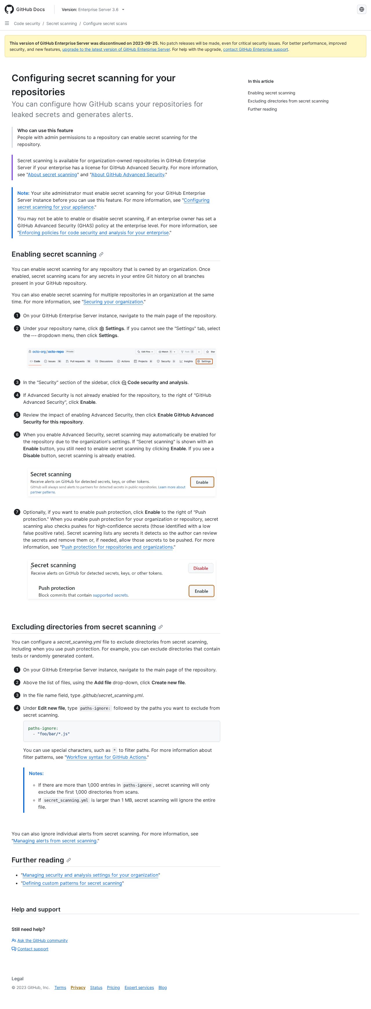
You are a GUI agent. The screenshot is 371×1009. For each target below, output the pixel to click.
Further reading (38, 860)
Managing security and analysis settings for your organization (90, 875)
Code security (27, 23)
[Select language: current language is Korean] (361, 9)
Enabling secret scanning (54, 254)
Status (96, 987)
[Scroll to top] (358, 996)
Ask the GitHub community (42, 940)
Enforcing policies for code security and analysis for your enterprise (94, 232)
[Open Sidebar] (7, 23)
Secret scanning (61, 23)
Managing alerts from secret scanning (55, 841)
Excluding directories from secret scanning (84, 627)
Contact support (32, 948)
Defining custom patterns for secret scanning (72, 883)
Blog (163, 987)
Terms (60, 987)
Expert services (139, 987)
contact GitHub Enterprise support (255, 49)
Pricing (113, 987)
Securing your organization (113, 301)
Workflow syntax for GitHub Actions (106, 757)
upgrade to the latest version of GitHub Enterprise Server (116, 49)
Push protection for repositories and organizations (117, 547)
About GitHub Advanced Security (127, 174)
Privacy (78, 987)
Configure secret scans (105, 23)
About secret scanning (52, 174)
